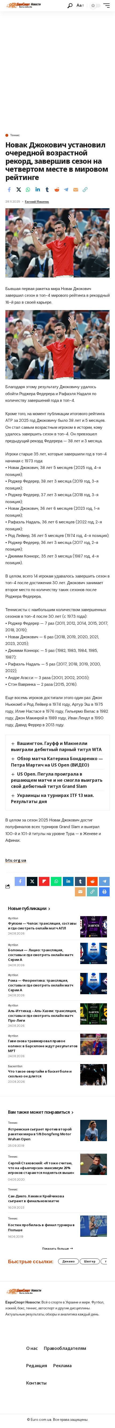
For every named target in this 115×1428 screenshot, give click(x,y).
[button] (70, 5)
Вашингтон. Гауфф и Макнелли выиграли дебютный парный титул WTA (56, 746)
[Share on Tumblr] (47, 189)
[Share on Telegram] (66, 189)
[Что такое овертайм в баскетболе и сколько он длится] (93, 1074)
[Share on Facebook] (9, 189)
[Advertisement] (57, 71)
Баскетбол (15, 1066)
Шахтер (89, 1261)
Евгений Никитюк (37, 201)
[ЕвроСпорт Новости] (23, 6)
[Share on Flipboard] (44, 881)
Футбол (13, 918)
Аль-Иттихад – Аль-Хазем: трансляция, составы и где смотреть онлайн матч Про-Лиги (42, 1015)
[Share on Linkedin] (37, 189)
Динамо (68, 1261)
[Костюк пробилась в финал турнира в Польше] (93, 1226)
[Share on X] (18, 189)
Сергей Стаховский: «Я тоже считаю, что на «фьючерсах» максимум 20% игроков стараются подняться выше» (41, 1168)
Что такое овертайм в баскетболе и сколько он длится (39, 1073)
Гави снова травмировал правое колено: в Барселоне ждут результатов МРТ (43, 1045)
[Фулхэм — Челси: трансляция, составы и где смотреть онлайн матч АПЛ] (93, 926)
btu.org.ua (15, 860)
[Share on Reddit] (56, 189)
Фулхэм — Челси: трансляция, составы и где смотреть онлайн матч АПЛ (42, 925)
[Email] (75, 189)
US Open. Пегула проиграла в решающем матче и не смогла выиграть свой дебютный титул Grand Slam (56, 780)
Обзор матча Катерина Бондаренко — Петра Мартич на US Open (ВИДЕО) (57, 762)
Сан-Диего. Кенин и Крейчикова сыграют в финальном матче (36, 1198)
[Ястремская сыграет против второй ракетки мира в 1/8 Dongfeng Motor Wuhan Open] (93, 1130)
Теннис (15, 135)
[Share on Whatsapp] (28, 189)
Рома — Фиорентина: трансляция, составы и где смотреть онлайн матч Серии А (40, 985)
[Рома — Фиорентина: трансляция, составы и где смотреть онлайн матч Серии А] (93, 983)
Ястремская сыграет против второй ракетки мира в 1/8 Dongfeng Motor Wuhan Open (40, 1134)
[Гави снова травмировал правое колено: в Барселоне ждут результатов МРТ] (93, 1044)
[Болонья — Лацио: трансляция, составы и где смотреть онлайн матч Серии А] (93, 953)
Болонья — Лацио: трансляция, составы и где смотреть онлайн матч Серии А (40, 955)
